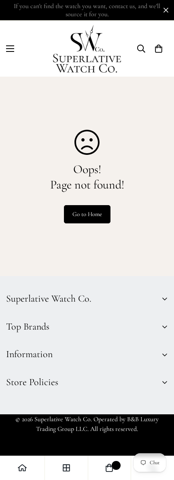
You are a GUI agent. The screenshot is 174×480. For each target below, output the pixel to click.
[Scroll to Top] (159, 437)
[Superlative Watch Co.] (87, 49)
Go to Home (87, 214)
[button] (10, 48)
